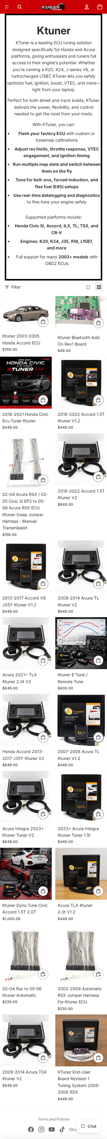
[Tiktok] (62, 1129)
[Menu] (7, 7)
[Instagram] (41, 1129)
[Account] (86, 6)
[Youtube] (51, 1129)
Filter (16, 286)
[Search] (19, 6)
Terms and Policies (54, 1119)
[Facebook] (30, 1129)
